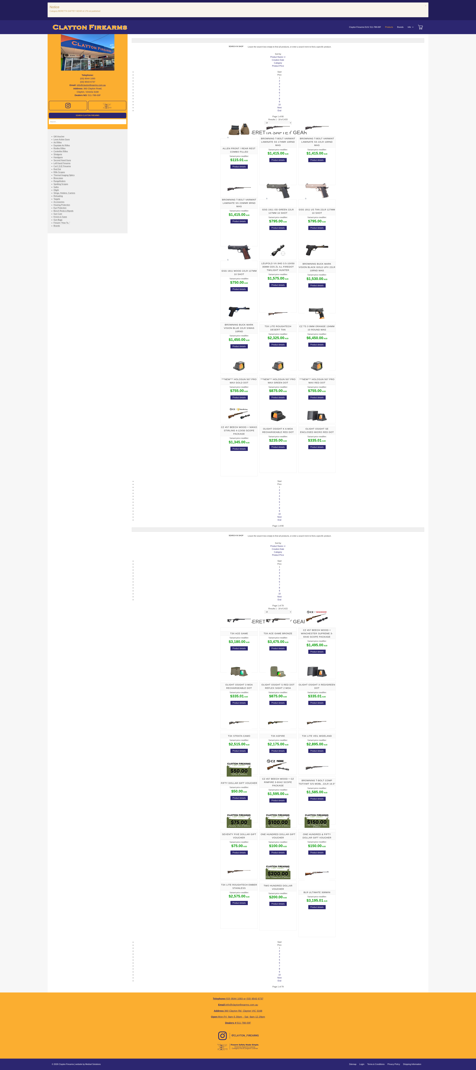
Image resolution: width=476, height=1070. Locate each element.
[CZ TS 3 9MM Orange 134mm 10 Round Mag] (317, 313)
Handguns (58, 157)
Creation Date (278, 60)
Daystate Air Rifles (62, 145)
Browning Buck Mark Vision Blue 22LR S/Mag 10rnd (239, 328)
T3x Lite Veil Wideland (317, 736)
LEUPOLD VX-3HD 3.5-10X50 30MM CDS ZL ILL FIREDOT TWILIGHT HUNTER (278, 266)
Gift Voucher (59, 136)
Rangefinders (59, 181)
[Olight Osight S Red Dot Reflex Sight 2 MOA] (278, 671)
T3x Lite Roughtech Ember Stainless (239, 886)
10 (279, 105)
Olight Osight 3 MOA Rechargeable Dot (239, 686)
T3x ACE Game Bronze (278, 633)
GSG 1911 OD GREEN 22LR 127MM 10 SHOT (278, 211)
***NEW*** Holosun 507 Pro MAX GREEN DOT (278, 381)
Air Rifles (58, 142)
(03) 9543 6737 (254, 998)
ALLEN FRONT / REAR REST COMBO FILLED (239, 150)
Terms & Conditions (376, 1064)
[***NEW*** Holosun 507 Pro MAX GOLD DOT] (239, 366)
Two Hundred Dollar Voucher (278, 887)
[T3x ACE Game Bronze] (278, 620)
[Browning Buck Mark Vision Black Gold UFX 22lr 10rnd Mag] (317, 250)
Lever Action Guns (62, 139)
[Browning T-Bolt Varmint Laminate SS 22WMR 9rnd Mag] (239, 189)
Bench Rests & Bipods (63, 211)
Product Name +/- (278, 57)
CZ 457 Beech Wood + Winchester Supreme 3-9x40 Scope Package (317, 633)
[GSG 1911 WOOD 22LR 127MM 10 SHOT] (239, 252)
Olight (56, 190)
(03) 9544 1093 (234, 998)
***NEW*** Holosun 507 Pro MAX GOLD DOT (239, 381)
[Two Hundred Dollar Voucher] (278, 872)
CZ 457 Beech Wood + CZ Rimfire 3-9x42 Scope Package (278, 782)
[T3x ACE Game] (239, 620)
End (279, 111)
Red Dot (57, 169)
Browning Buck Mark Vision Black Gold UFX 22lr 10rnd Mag (317, 267)
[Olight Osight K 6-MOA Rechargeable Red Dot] (278, 416)
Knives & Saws (60, 217)
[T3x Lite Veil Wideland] (317, 723)
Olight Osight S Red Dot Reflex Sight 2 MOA (278, 686)
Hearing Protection (62, 205)
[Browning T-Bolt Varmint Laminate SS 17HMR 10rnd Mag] (278, 128)
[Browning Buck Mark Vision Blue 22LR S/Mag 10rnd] (239, 311)
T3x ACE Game (239, 633)
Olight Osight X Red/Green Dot (317, 686)
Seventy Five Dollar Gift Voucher (239, 836)
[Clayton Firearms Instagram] (68, 105)
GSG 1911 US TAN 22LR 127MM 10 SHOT (317, 211)
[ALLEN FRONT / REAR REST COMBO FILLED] (239, 129)
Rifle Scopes (59, 172)
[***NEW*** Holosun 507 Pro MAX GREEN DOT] (278, 366)
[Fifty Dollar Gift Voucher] (239, 769)
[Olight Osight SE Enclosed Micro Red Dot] (317, 416)
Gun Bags (58, 220)
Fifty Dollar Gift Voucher (239, 783)
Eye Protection (60, 208)
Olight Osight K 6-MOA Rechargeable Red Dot (278, 430)
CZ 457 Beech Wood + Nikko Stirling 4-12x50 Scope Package (239, 430)
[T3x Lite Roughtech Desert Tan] (278, 313)
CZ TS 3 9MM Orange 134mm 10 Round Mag (317, 328)
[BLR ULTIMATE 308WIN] (317, 873)
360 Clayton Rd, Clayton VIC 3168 (243, 1010)
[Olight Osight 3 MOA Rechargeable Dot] (239, 671)
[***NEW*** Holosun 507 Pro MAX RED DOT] (317, 366)
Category (278, 63)
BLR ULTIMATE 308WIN (317, 892)
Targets (57, 199)
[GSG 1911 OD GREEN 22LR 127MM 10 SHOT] (278, 191)
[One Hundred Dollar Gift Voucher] (278, 820)
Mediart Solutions (93, 1064)
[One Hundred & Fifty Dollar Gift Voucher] (317, 820)
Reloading (58, 196)
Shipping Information (412, 1064)
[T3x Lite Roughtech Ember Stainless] (239, 872)
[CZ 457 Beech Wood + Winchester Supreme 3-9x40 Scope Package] (317, 617)
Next (279, 108)
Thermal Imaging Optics (64, 175)
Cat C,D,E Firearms (62, 166)
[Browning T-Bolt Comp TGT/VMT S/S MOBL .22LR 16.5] (317, 767)
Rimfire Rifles (59, 148)
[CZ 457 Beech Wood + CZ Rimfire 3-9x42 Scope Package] (278, 766)
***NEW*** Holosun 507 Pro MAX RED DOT (316, 381)
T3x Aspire (278, 736)
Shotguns (58, 154)
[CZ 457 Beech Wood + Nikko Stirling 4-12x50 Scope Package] (239, 414)
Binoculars (58, 178)
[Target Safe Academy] (107, 105)
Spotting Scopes (61, 184)
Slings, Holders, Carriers (64, 193)
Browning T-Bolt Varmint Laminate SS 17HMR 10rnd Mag (278, 141)
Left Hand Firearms (62, 163)
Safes (56, 187)
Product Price (278, 66)
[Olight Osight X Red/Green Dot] (317, 671)
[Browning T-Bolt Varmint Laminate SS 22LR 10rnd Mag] (317, 128)
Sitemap (352, 1064)
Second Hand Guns (62, 160)
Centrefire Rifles (61, 151)
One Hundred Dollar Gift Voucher (278, 836)
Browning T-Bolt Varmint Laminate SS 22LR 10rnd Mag (317, 141)
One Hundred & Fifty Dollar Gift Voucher (317, 836)
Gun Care (58, 214)
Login (361, 1064)
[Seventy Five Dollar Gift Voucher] (239, 820)
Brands (57, 226)
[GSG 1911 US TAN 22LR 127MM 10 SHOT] (317, 191)
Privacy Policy (393, 1064)
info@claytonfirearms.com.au (91, 85)
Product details (239, 167)
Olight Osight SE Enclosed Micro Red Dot (317, 430)
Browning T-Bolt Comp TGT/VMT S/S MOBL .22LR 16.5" (317, 782)
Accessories (59, 202)
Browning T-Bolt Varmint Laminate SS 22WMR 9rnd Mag (239, 203)
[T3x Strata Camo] (239, 723)
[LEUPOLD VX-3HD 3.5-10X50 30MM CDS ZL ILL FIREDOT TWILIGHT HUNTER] (278, 250)
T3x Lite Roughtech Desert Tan (278, 328)
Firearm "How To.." (62, 223)
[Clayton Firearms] (89, 27)
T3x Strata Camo (239, 736)
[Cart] (420, 27)
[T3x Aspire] (278, 723)
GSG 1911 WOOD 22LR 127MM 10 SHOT (239, 273)
